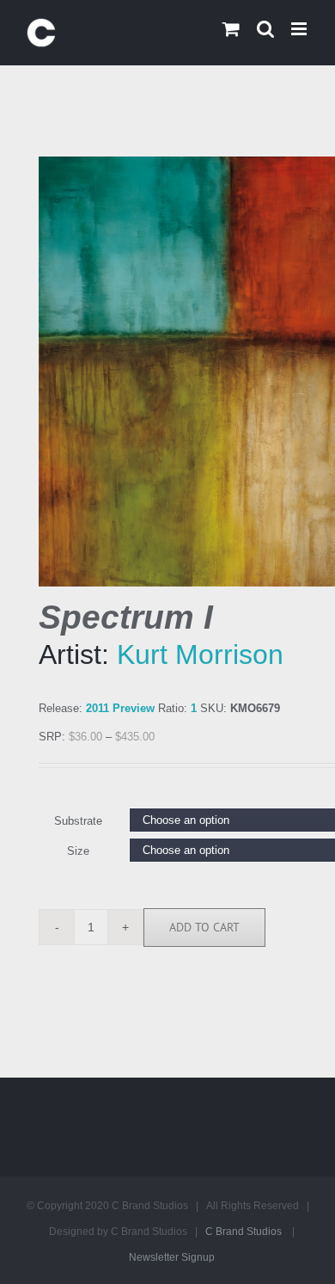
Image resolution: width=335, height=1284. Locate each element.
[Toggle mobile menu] (300, 29)
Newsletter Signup (172, 1257)
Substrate (78, 820)
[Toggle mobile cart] (231, 29)
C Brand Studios (243, 1232)
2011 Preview (120, 708)
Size (78, 851)
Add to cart (204, 927)
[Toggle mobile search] (265, 29)
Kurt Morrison (200, 654)
